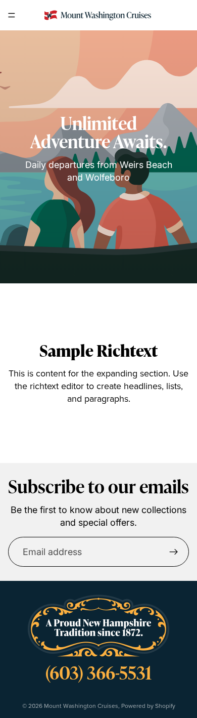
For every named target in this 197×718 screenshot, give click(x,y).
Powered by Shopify (148, 705)
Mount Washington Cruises (81, 705)
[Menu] (11, 15)
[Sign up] (174, 551)
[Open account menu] (185, 15)
